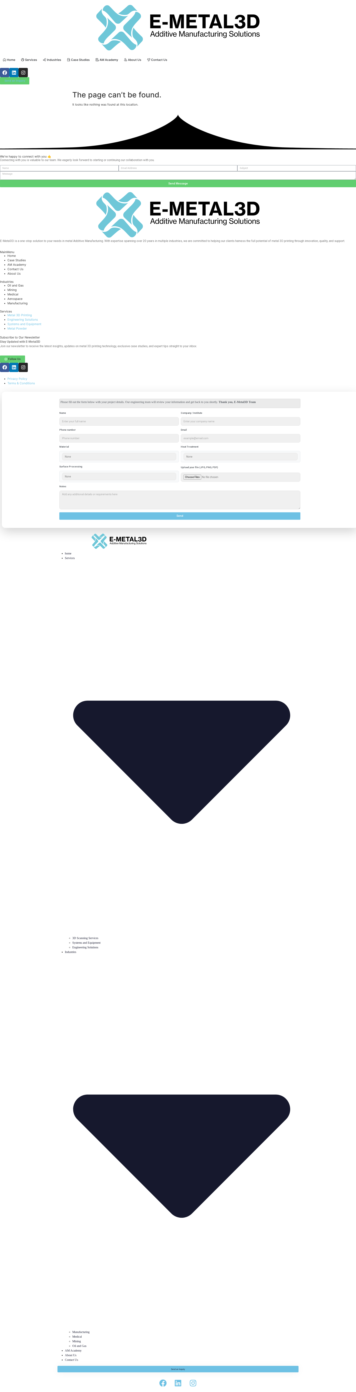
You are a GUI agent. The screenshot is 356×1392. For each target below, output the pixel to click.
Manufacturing (81, 1332)
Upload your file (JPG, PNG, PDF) (199, 467)
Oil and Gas (79, 1345)
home (68, 553)
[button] (12, 359)
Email (184, 430)
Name (62, 413)
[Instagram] (23, 72)
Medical (77, 1336)
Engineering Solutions (85, 947)
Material (64, 447)
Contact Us (71, 1359)
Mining (76, 1341)
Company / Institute (191, 413)
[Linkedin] (14, 72)
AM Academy (73, 1350)
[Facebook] (4, 72)
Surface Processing (70, 466)
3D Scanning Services (85, 938)
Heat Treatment (189, 447)
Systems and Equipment (86, 942)
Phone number (67, 430)
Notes (62, 486)
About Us (70, 1355)
